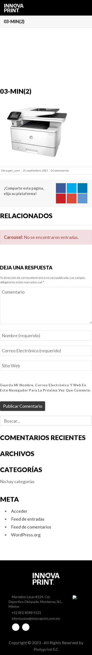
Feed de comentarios (31, 527)
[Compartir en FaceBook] (61, 188)
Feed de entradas (27, 519)
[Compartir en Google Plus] (72, 198)
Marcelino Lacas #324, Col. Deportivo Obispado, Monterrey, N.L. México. (35, 601)
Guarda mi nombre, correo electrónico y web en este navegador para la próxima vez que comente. (45, 387)
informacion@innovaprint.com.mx (36, 618)
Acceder (19, 511)
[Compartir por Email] (82, 198)
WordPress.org (25, 534)
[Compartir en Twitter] (72, 188)
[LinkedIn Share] (82, 188)
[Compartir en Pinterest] (61, 198)
